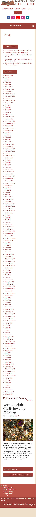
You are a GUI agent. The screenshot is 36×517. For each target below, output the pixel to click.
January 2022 (9, 201)
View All (29, 400)
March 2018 (8, 307)
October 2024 (9, 126)
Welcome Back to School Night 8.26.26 (16, 52)
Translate (30, 8)
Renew (24, 8)
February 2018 (9, 309)
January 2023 (9, 174)
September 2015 (10, 376)
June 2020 (8, 245)
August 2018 (9, 295)
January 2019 (9, 284)
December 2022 (10, 176)
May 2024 (8, 137)
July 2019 (8, 270)
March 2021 (8, 224)
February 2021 (9, 227)
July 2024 (8, 133)
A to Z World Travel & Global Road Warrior (21, 475)
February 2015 (9, 392)
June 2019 (8, 272)
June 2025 (8, 107)
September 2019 (10, 266)
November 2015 (10, 371)
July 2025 (8, 105)
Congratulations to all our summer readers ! (18, 50)
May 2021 (8, 220)
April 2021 (8, 222)
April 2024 (8, 139)
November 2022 (10, 178)
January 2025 (9, 119)
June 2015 (8, 383)
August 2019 (9, 268)
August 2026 (9, 75)
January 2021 (9, 229)
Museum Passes (8, 491)
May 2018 (8, 302)
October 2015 (9, 373)
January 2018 (9, 311)
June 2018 (8, 300)
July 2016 (8, 353)
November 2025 (10, 96)
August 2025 (9, 103)
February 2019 (9, 282)
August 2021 (9, 213)
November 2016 (10, 344)
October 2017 (9, 318)
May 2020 (8, 247)
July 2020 (8, 243)
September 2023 (10, 155)
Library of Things (7, 493)
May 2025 (8, 110)
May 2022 (8, 192)
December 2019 (10, 259)
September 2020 (10, 238)
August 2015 (9, 378)
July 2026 (8, 78)
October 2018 (9, 291)
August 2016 (9, 350)
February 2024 (9, 144)
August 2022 (9, 185)
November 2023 (10, 151)
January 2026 (9, 91)
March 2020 (8, 252)
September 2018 (10, 293)
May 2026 (8, 82)
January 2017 (9, 339)
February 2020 (9, 254)
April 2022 (8, 194)
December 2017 (10, 314)
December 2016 (10, 341)
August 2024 (9, 130)
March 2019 (8, 279)
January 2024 (9, 146)
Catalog (17, 8)
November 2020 (10, 233)
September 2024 (10, 128)
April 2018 (8, 305)
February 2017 (9, 337)
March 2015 (8, 389)
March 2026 (8, 87)
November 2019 (10, 261)
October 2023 (9, 153)
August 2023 (9, 158)
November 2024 (10, 123)
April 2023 (8, 167)
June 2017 (8, 327)
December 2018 (10, 286)
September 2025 (10, 100)
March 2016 (8, 362)
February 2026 (9, 89)
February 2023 (9, 172)
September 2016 (10, 348)
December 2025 (10, 94)
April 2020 (8, 250)
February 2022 (9, 199)
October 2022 (9, 181)
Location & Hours (8, 487)
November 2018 (10, 289)
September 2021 (10, 211)
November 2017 (10, 316)
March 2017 (8, 334)
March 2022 (8, 197)
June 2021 (8, 217)
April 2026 (8, 84)
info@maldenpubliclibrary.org (22, 504)
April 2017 (8, 332)
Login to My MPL (8, 8)
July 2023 (8, 160)
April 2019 (8, 277)
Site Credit (33, 505)
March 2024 (8, 142)
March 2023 (8, 169)
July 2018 (8, 298)
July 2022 (8, 188)
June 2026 (8, 80)
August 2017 (9, 323)
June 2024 (8, 135)
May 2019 (8, 275)
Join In (17, 13)
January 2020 (9, 256)
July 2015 (8, 380)
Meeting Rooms (7, 495)
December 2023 (10, 149)
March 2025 (8, 114)
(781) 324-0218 (7, 504)
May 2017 (8, 330)
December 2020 (10, 231)
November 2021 (10, 206)
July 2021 (8, 215)
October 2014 (9, 394)
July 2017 (8, 325)
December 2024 (10, 121)
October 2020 (9, 236)
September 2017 (10, 321)
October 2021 (9, 208)
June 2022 (8, 190)
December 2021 (10, 204)
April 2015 (8, 387)
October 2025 (9, 98)
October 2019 (9, 263)
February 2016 (9, 364)
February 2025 (9, 117)
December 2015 (10, 369)
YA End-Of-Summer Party (11, 469)
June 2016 (8, 355)
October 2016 (9, 346)
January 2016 (9, 366)
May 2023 (8, 165)
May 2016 (8, 357)
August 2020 (9, 240)
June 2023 (8, 162)
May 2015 (8, 385)
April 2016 (8, 360)
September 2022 (10, 183)
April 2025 (8, 112)
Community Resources (9, 489)
